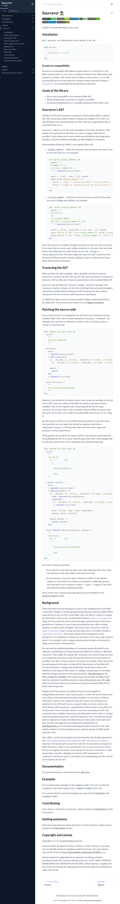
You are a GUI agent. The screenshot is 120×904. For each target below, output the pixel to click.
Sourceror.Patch (49, 596)
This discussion (95, 674)
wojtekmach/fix (49, 726)
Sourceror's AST (10, 38)
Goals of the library (11, 35)
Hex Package (61, 896)
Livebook (99, 793)
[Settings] (112, 4)
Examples (7, 52)
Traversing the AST (11, 41)
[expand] (33, 16)
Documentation (10, 49)
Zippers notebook (95, 302)
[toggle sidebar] (32, 4)
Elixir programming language (90, 900)
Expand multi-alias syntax (12, 73)
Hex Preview (71, 896)
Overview (6, 28)
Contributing (7, 22)
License (5, 25)
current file (81, 896)
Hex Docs (85, 772)
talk (108, 680)
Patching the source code (14, 43)
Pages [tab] (4, 11)
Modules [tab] (13, 11)
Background (9, 46)
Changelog (6, 19)
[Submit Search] (45, 4)
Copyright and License (13, 60)
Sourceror (7, 2)
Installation (8, 32)
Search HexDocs (92, 896)
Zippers (5, 69)
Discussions (59, 828)
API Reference (7, 16)
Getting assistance (11, 57)
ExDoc (64, 900)
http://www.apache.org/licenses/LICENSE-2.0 (84, 852)
